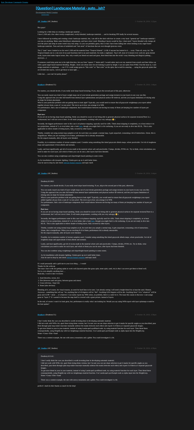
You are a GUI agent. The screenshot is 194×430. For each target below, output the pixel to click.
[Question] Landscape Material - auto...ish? (70, 8)
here (80, 126)
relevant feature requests (73, 163)
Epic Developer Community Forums (14, 2)
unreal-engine (45, 14)
